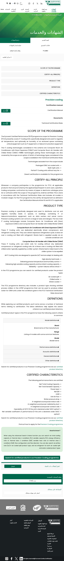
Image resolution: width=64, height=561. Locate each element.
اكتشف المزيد (11, 508)
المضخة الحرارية (42, 528)
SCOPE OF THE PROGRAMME (50, 68)
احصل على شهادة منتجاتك (33, 493)
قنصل (13, 466)
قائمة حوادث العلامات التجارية (52, 542)
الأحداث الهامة (13, 523)
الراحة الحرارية (41, 526)
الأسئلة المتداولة (51, 536)
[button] (13, 3)
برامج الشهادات (48, 15)
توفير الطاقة (27, 525)
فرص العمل (50, 551)
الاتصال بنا (49, 548)
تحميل (4, 111)
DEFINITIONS (56, 87)
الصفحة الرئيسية (56, 15)
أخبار (11, 520)
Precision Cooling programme (51, 424)
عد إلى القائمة (6, 57)
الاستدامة (26, 528)
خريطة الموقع (50, 533)
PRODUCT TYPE (54, 81)
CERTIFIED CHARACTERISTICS (50, 93)
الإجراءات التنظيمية (28, 520)
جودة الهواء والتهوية (42, 523)
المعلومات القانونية (51, 538)
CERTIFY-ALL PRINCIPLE (52, 74)
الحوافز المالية (27, 523)
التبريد (39, 531)
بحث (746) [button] (33, 481)
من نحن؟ (49, 546)
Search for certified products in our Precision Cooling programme (32, 458)
